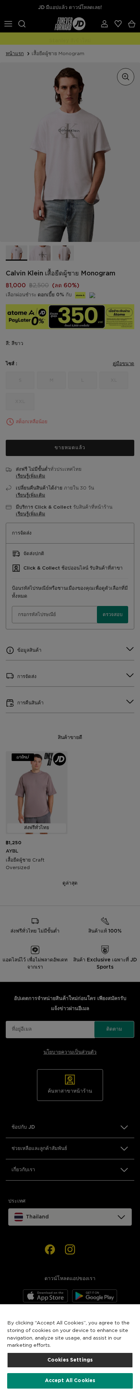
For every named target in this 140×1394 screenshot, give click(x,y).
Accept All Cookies (70, 1380)
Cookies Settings (70, 1360)
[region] (70, 1349)
